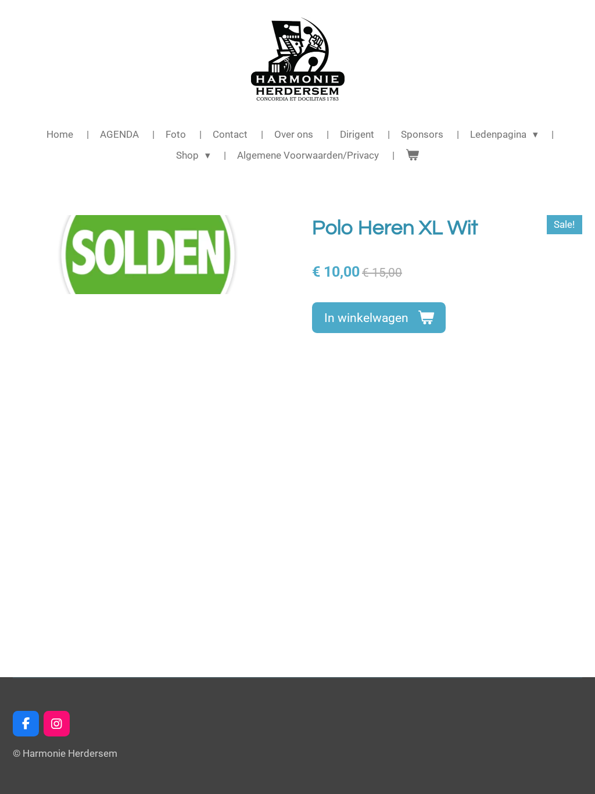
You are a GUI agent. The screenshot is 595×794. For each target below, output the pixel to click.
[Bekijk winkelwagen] (412, 155)
